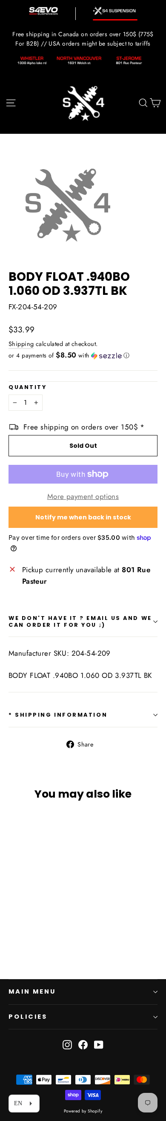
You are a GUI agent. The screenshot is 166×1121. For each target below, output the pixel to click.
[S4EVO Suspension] (43, 10)
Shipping (21, 344)
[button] (83, 355)
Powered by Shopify (83, 1111)
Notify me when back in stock (83, 517)
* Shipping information (58, 714)
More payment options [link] (83, 496)
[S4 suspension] (115, 11)
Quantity (27, 387)
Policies (28, 1016)
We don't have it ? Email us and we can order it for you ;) (80, 621)
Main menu (32, 991)
